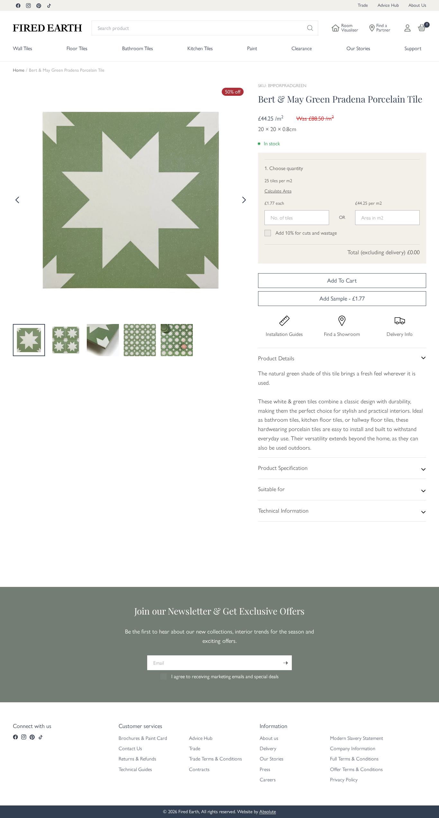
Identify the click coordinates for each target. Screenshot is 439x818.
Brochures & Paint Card (143, 738)
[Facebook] (18, 5)
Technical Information (283, 510)
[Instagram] (28, 5)
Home (18, 70)
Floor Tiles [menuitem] (77, 48)
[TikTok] (49, 5)
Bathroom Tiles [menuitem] (137, 48)
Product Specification (283, 468)
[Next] (243, 200)
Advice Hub (388, 5)
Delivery (268, 748)
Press (265, 769)
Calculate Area (277, 191)
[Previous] (17, 200)
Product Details (276, 358)
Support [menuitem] (413, 48)
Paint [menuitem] (252, 48)
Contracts (199, 769)
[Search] (310, 28)
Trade (363, 5)
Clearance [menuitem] (301, 48)
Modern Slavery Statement (356, 738)
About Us (417, 5)
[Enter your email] (285, 662)
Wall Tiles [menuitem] (22, 48)
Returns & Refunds (137, 759)
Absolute (267, 811)
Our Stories (271, 759)
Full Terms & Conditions (354, 759)
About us (269, 738)
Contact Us (130, 748)
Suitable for (271, 489)
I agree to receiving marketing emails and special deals (225, 676)
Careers (268, 780)
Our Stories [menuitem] (358, 48)
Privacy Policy (344, 780)
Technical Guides (135, 769)
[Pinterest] (38, 5)
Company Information (352, 748)
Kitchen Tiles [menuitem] (200, 48)
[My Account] (407, 28)
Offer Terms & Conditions (356, 769)
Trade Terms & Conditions (215, 759)
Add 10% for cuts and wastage (306, 233)
